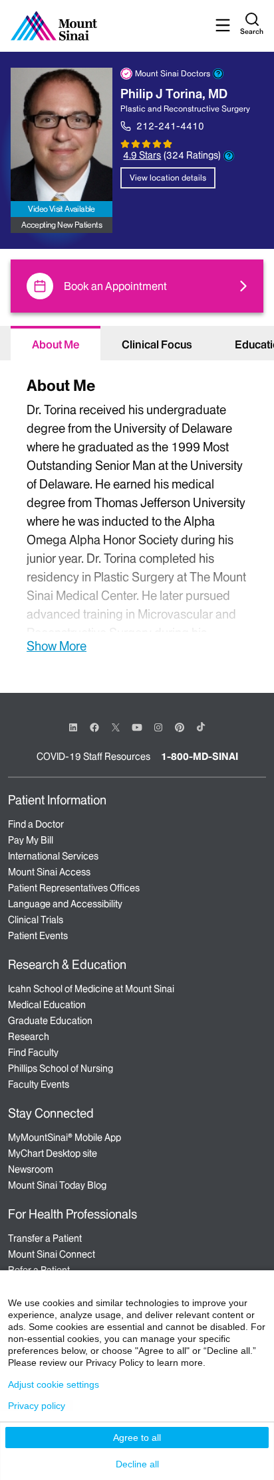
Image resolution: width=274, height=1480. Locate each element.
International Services (53, 856)
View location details (168, 178)
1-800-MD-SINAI (199, 757)
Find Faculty (33, 1053)
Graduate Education (50, 1021)
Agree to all (137, 1437)
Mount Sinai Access (49, 872)
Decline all (137, 1464)
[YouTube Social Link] (137, 726)
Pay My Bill (30, 840)
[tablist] (137, 343)
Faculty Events (38, 1084)
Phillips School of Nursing (60, 1068)
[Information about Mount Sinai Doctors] (218, 73)
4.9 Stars (142, 155)
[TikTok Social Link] (200, 726)
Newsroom (30, 1169)
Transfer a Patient (45, 1238)
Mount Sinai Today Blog (57, 1185)
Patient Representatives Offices (74, 888)
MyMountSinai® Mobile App (64, 1138)
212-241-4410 (170, 126)
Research (28, 1037)
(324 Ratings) (192, 155)
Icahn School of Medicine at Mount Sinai (91, 989)
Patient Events (38, 936)
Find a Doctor (36, 824)
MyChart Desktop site (52, 1153)
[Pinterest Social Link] (179, 726)
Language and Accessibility (65, 904)
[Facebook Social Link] (94, 726)
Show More (56, 646)
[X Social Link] (115, 727)
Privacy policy (36, 1405)
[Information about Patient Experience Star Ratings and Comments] (228, 156)
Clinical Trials (35, 920)
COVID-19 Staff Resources (93, 757)
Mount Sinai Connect (51, 1254)
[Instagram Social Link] (158, 727)
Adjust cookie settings (53, 1384)
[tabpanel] (137, 513)
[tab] (55, 343)
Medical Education (47, 1005)
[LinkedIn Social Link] (73, 727)
